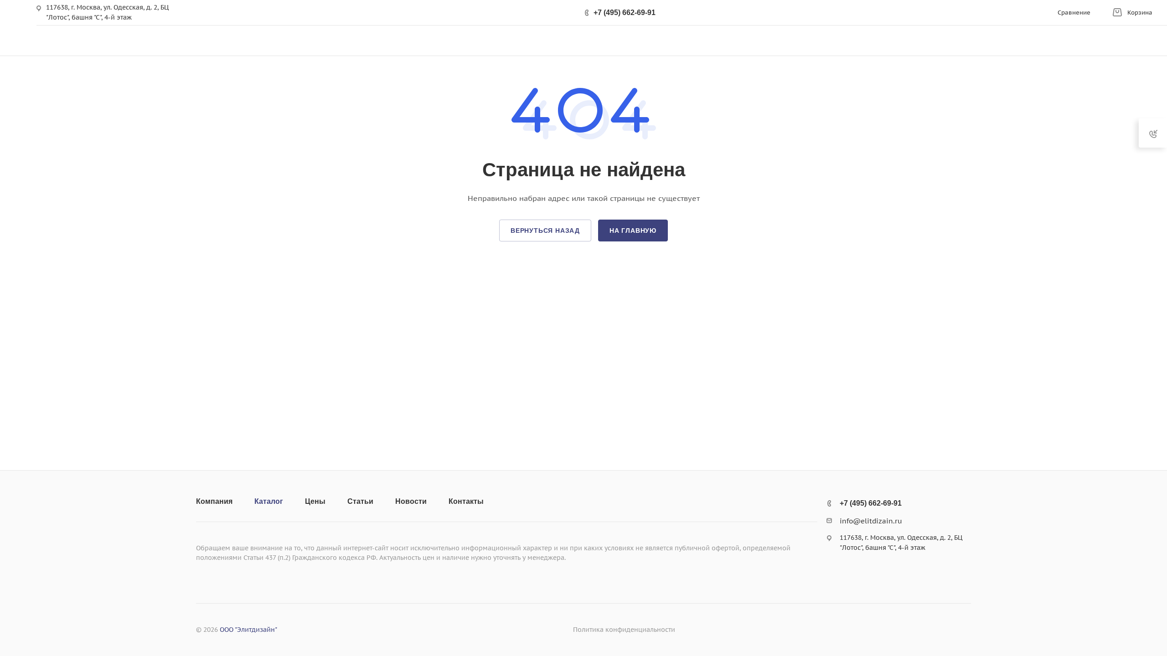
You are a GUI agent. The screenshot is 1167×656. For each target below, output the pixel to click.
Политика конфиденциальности (624, 629)
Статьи (360, 501)
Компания (214, 501)
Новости (411, 501)
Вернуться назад (545, 230)
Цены (315, 501)
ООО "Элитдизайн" (248, 629)
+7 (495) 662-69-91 (625, 12)
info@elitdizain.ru (871, 521)
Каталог (268, 501)
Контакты (466, 501)
